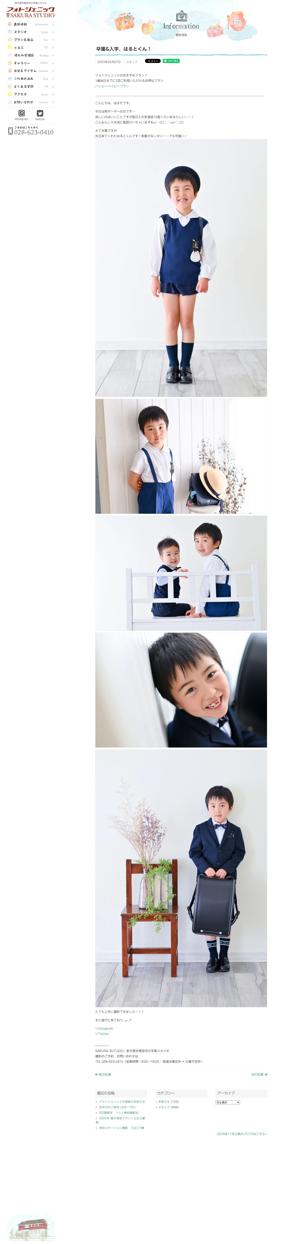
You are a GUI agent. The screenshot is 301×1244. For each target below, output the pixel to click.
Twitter (40, 115)
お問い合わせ (30, 101)
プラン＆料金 (30, 39)
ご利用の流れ (30, 78)
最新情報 (30, 23)
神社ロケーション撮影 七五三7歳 (121, 1127)
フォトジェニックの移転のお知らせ (122, 1101)
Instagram (21, 115)
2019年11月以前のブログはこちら (241, 1134)
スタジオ (30, 31)
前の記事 (104, 1074)
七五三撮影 (30, 47)
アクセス (30, 94)
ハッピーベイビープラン (112, 86)
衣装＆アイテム (30, 70)
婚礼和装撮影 (30, 55)
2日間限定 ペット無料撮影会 (118, 1112)
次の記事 (258, 1074)
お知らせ (164, 1101)
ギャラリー (30, 62)
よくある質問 (30, 86)
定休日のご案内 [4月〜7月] (117, 1107)
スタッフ (132, 61)
